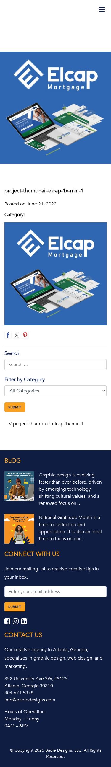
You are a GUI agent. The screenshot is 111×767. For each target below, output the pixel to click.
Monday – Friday (21, 719)
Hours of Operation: (25, 712)
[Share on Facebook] (8, 335)
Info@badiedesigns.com (29, 700)
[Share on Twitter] (16, 335)
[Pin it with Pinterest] (25, 335)
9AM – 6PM (16, 726)
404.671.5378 (18, 693)
